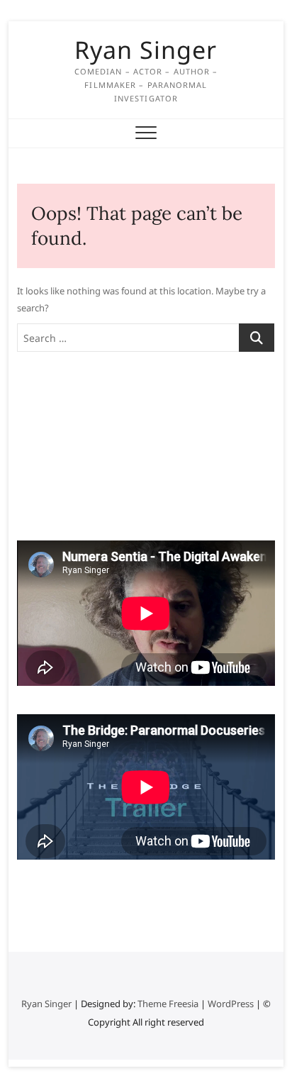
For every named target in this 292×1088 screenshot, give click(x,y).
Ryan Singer (145, 49)
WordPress (231, 1003)
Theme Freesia (167, 1003)
